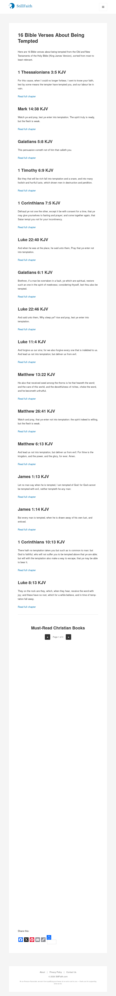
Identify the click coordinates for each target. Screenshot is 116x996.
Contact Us (71, 972)
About (42, 972)
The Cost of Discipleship (38, 707)
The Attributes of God (78, 898)
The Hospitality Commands (38, 898)
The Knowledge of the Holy (38, 803)
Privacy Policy (56, 972)
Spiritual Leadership (78, 801)
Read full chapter (27, 96)
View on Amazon (38, 731)
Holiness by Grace (78, 705)
